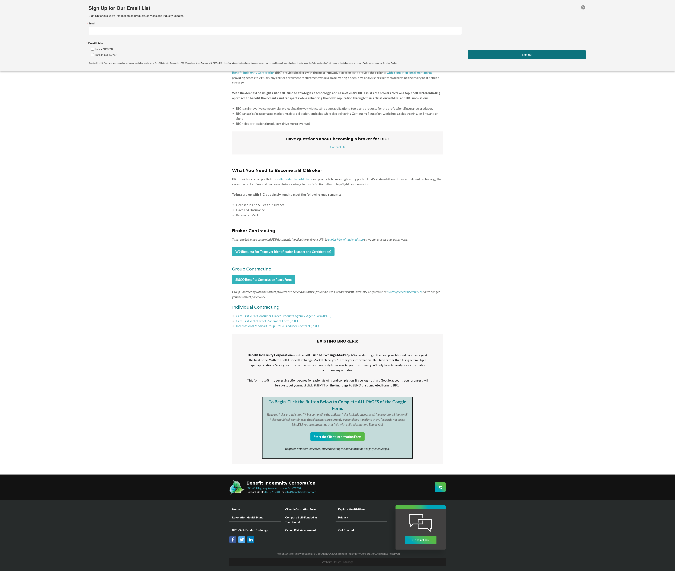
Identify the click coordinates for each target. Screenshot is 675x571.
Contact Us (337, 147)
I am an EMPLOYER (106, 54)
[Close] (583, 7)
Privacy (343, 517)
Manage (348, 561)
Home (236, 509)
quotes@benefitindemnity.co (346, 239)
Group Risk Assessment (300, 530)
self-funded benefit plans (294, 179)
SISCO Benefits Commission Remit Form (263, 280)
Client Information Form (301, 509)
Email (92, 23)
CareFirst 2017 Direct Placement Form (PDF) (267, 321)
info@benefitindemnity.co (300, 491)
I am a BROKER (104, 49)
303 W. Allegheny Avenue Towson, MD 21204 (273, 488)
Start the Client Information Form (337, 437)
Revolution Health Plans (247, 517)
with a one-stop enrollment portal (409, 73)
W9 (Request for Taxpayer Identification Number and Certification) (283, 252)
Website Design (331, 561)
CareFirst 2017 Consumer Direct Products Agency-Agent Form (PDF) (283, 316)
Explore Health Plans (351, 509)
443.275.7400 (272, 491)
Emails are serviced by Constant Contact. (380, 63)
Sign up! (527, 55)
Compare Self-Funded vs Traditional (301, 520)
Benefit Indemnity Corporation (253, 73)
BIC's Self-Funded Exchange (250, 530)
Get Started (346, 530)
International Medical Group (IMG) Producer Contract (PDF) (277, 326)
